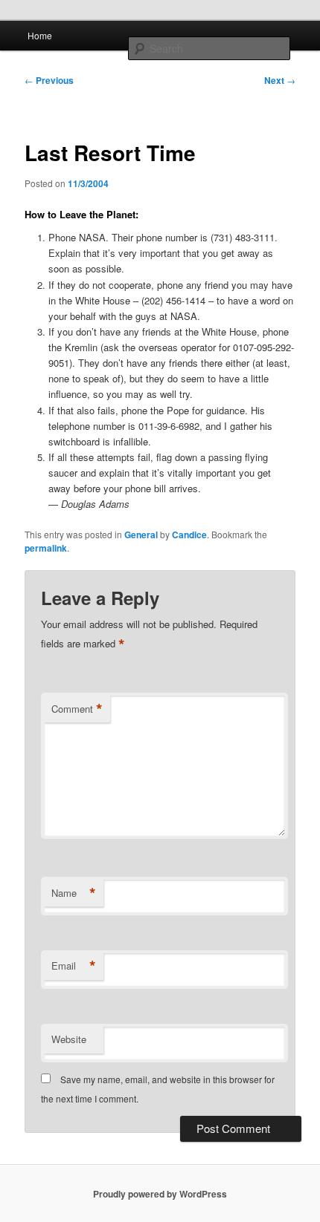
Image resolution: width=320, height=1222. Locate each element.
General (141, 534)
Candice (189, 534)
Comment (77, 709)
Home (40, 35)
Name (73, 893)
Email (73, 966)
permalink (46, 548)
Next (279, 80)
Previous (49, 80)
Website (68, 1039)
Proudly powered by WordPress (160, 1193)
